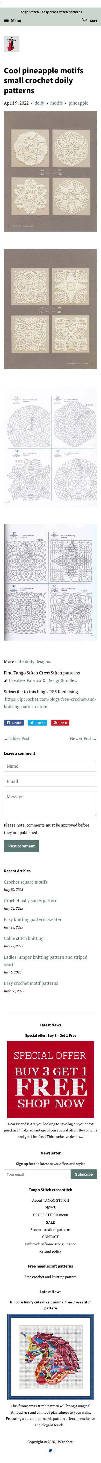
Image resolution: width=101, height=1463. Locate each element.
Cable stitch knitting (24, 938)
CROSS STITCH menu (50, 1214)
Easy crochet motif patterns (31, 983)
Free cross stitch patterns (50, 1229)
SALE (50, 1222)
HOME (50, 1207)
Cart (93, 20)
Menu (15, 20)
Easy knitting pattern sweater (33, 919)
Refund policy (50, 1251)
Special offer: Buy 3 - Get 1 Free (50, 1035)
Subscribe (84, 1174)
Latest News (50, 1025)
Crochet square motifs (25, 882)
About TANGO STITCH (50, 1200)
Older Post (19, 738)
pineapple (79, 103)
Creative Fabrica (25, 680)
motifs (56, 103)
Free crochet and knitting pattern (50, 1276)
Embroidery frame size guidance (50, 1243)
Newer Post (81, 738)
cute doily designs (32, 661)
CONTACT (50, 1236)
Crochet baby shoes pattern (30, 900)
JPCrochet (64, 1441)
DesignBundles (61, 680)
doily (39, 103)
